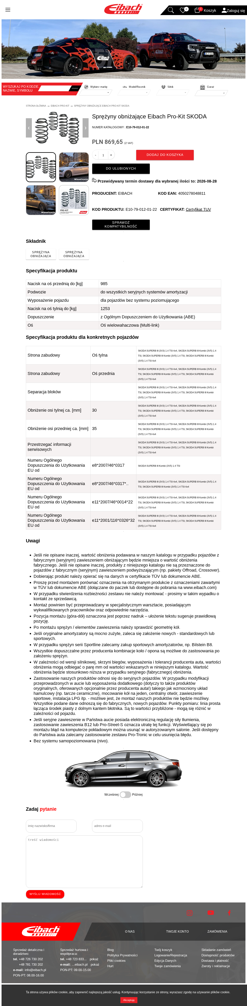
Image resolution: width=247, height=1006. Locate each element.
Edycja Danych (165, 961)
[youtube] (210, 914)
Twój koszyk (163, 950)
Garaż (210, 87)
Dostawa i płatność (215, 961)
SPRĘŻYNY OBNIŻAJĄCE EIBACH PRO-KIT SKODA (101, 106)
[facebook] (229, 914)
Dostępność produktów (217, 955)
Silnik (170, 87)
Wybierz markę (98, 87)
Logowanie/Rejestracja (170, 955)
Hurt (110, 966)
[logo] (41, 932)
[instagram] (189, 915)
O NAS (130, 931)
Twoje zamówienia (167, 966)
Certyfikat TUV (198, 209)
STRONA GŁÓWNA (36, 106)
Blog (110, 950)
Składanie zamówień (216, 950)
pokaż (94, 959)
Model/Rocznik (137, 87)
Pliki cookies (116, 961)
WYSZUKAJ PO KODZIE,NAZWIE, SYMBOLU (21, 88)
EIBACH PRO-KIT (60, 106)
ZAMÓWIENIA (217, 931)
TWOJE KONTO (177, 931)
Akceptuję (128, 1000)
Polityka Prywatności (122, 955)
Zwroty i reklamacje (215, 966)
